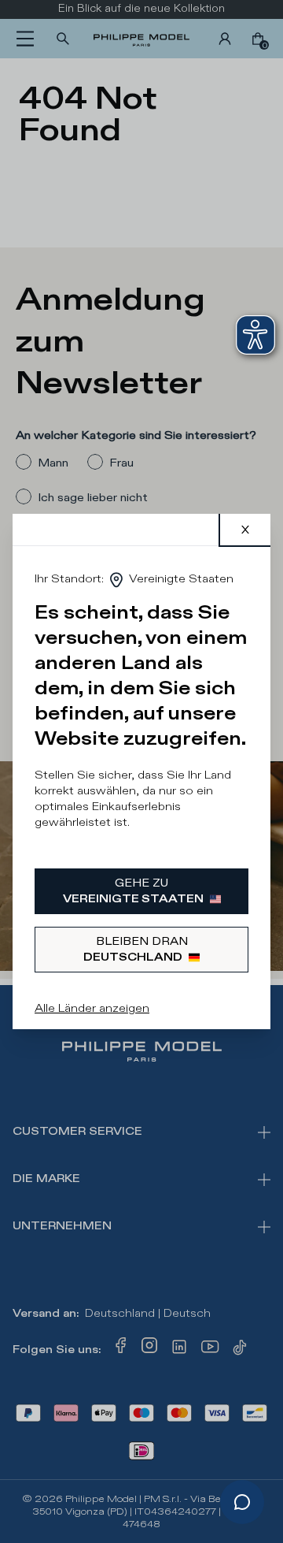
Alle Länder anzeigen (92, 1008)
